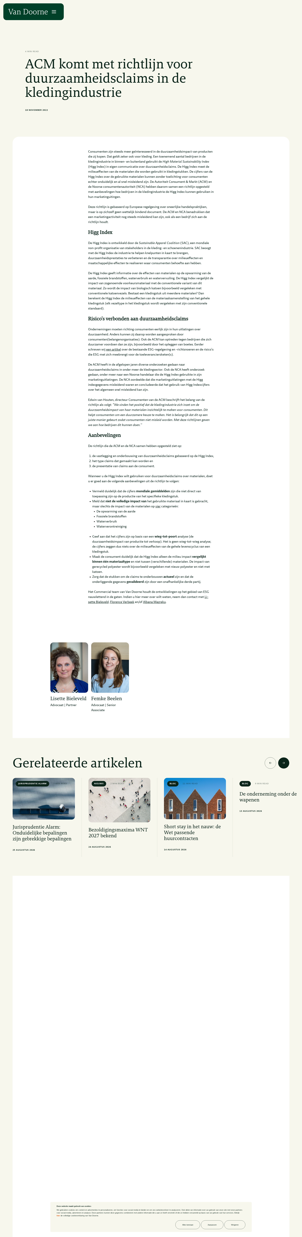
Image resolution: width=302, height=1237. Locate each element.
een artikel (113, 349)
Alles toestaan (187, 1225)
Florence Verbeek (122, 602)
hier (58, 1216)
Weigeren (235, 1225)
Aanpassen (212, 1225)
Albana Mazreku (154, 602)
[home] (28, 11)
